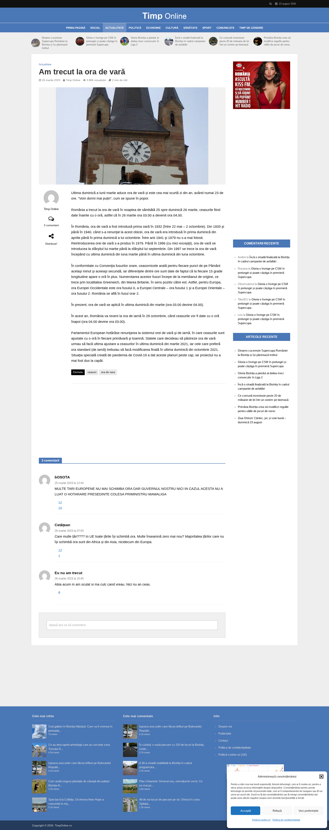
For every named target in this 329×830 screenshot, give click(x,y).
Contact (223, 740)
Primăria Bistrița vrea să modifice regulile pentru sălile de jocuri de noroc (277, 41)
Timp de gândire (251, 27)
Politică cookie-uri (261, 820)
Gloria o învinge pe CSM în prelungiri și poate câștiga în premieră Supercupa (101, 41)
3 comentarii (51, 225)
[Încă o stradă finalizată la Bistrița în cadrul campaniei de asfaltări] (168, 41)
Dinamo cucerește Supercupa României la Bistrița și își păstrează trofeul (54, 42)
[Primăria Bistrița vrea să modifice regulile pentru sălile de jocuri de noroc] (257, 41)
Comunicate (225, 27)
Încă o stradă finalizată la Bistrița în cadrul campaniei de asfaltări (190, 41)
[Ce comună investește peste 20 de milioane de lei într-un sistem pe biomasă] (213, 41)
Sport (207, 27)
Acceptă (245, 810)
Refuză (277, 810)
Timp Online (73, 80)
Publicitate (224, 733)
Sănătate (190, 27)
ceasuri (92, 372)
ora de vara (108, 372)
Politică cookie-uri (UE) (232, 754)
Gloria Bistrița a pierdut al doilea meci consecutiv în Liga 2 (145, 41)
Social (95, 27)
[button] (321, 776)
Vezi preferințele (308, 810)
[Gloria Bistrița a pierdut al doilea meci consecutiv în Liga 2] (124, 41)
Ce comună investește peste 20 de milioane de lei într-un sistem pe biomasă (234, 41)
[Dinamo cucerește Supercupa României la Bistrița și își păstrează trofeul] (35, 43)
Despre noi (225, 726)
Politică (135, 27)
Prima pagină (75, 27)
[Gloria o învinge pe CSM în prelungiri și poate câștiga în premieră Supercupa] (80, 41)
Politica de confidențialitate (286, 820)
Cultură (172, 27)
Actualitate (114, 27)
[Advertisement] (148, 416)
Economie (153, 27)
